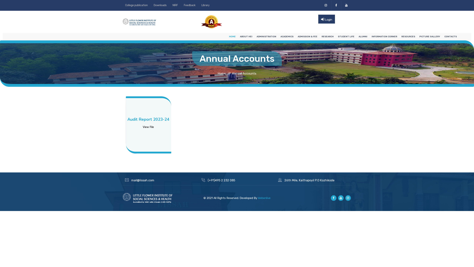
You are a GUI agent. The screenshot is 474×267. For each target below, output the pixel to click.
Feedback (190, 5)
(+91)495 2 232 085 (221, 180)
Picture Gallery (429, 36)
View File (148, 127)
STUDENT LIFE (346, 36)
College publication (136, 5)
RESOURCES (408, 36)
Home (232, 36)
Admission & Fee (307, 36)
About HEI (246, 36)
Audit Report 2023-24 (148, 119)
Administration (266, 36)
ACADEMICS (287, 36)
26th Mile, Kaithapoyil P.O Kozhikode (309, 180)
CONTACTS (450, 36)
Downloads (160, 5)
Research (328, 36)
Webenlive (264, 198)
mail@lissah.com (142, 180)
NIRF (175, 5)
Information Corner (384, 36)
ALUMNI (363, 36)
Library (205, 5)
